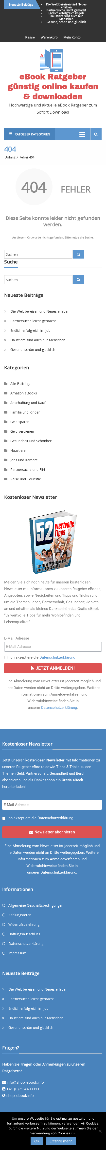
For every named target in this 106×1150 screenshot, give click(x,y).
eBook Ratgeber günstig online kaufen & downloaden (53, 87)
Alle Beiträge (20, 383)
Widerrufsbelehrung (23, 924)
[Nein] (99, 1131)
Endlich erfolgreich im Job (66, 13)
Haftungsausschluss (24, 934)
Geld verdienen (22, 431)
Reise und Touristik (25, 479)
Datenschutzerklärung (57, 657)
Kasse (30, 37)
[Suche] (78, 254)
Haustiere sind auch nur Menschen (66, 17)
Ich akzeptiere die (42, 657)
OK (37, 1140)
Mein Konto (72, 37)
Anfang (10, 157)
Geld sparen (19, 421)
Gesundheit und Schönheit (31, 441)
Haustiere (18, 450)
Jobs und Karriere (24, 460)
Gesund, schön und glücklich (66, 22)
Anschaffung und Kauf (27, 402)
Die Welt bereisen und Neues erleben (66, 5)
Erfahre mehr (61, 1140)
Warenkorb (49, 37)
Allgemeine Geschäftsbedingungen (35, 905)
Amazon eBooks (23, 393)
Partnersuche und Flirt (27, 469)
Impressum (17, 953)
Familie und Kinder (25, 412)
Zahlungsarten (19, 915)
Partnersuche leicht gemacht (66, 10)
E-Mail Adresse (16, 638)
